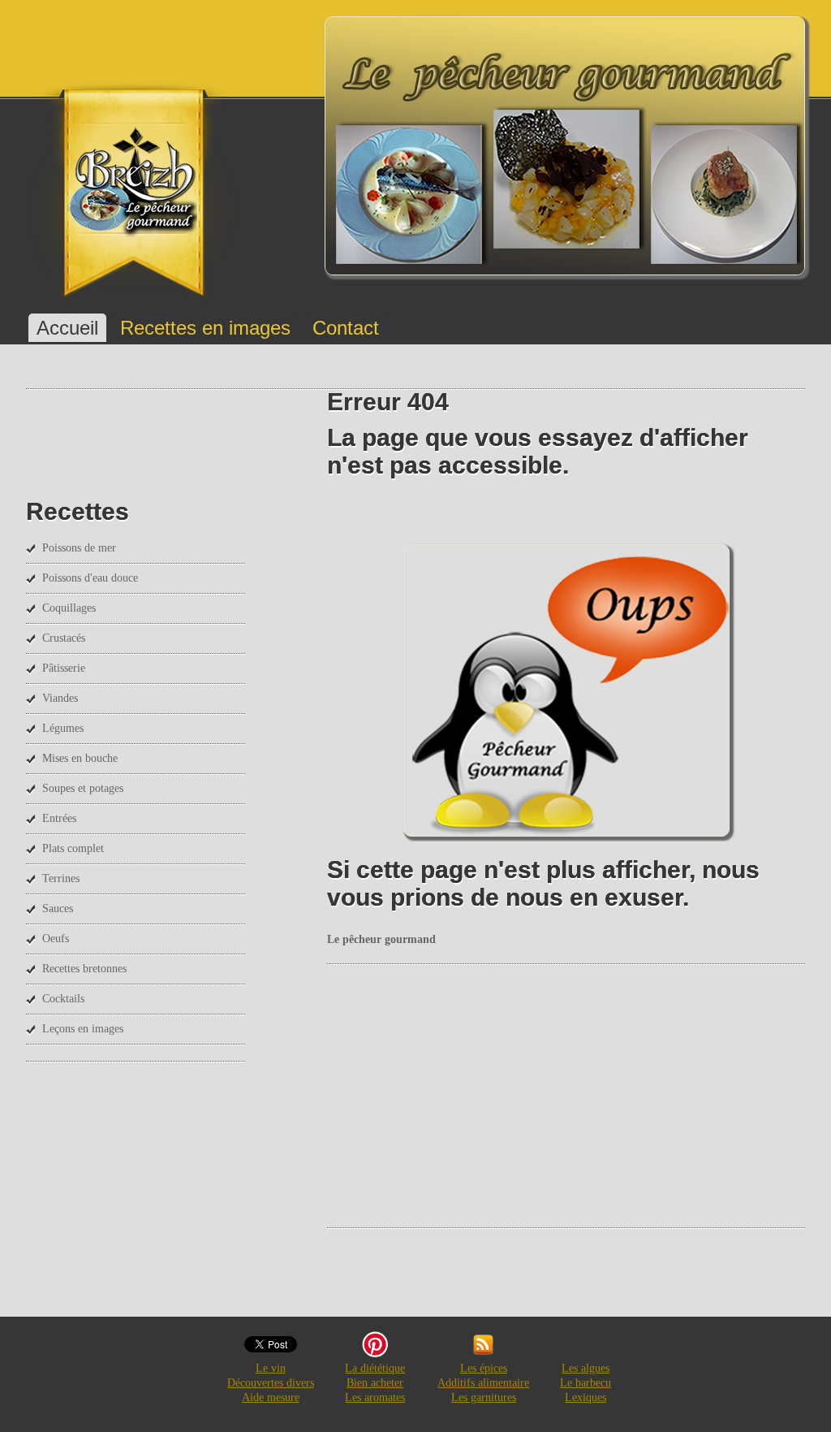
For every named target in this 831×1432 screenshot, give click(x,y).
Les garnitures (483, 1397)
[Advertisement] (579, 1094)
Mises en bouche (80, 758)
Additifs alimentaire (483, 1383)
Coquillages (69, 608)
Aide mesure (270, 1397)
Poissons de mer (79, 548)
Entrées (59, 818)
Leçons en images (82, 1029)
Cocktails (63, 999)
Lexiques (585, 1397)
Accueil (67, 328)
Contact (345, 328)
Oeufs (55, 938)
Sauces (57, 908)
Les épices (483, 1368)
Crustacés (63, 638)
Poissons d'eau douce (90, 578)
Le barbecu (585, 1383)
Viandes (60, 698)
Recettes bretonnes (84, 969)
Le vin (271, 1368)
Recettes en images (205, 328)
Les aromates (375, 1397)
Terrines (61, 878)
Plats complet (73, 848)
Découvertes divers (270, 1383)
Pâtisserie (63, 668)
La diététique (375, 1368)
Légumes (63, 728)
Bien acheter (375, 1383)
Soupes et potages (82, 788)
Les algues (585, 1368)
